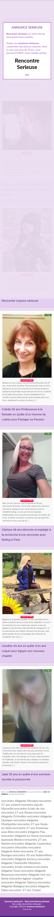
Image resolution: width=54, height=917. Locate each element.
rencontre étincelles (14, 847)
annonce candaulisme (17, 792)
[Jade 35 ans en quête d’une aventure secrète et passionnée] (27, 706)
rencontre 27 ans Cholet (25, 890)
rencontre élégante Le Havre (20, 835)
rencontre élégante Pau (29, 832)
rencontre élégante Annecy (19, 859)
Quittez (27, 75)
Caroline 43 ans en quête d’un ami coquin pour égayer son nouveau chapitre (24, 650)
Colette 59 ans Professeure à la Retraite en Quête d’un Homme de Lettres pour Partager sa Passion (24, 414)
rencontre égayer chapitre (26, 878)
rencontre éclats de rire (29, 808)
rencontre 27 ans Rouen (17, 812)
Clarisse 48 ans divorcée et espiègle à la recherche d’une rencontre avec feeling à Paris (26, 534)
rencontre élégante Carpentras (31, 843)
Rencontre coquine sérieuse (20, 300)
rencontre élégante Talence (19, 882)
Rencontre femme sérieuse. (37, 902)
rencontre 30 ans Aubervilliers (32, 855)
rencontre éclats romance (18, 866)
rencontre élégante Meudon (19, 800)
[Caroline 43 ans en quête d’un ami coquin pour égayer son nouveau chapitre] (27, 584)
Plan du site (27, 909)
